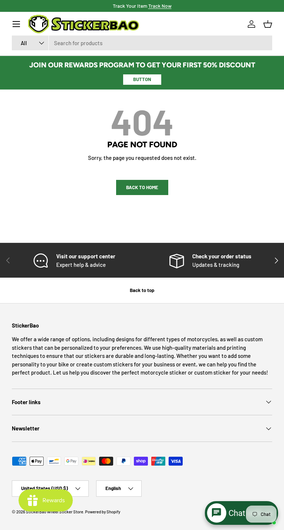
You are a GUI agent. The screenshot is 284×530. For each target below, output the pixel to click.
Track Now (160, 6)
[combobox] (142, 43)
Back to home (142, 187)
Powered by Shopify (102, 511)
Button (142, 79)
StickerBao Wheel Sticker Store (54, 511)
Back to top (142, 290)
